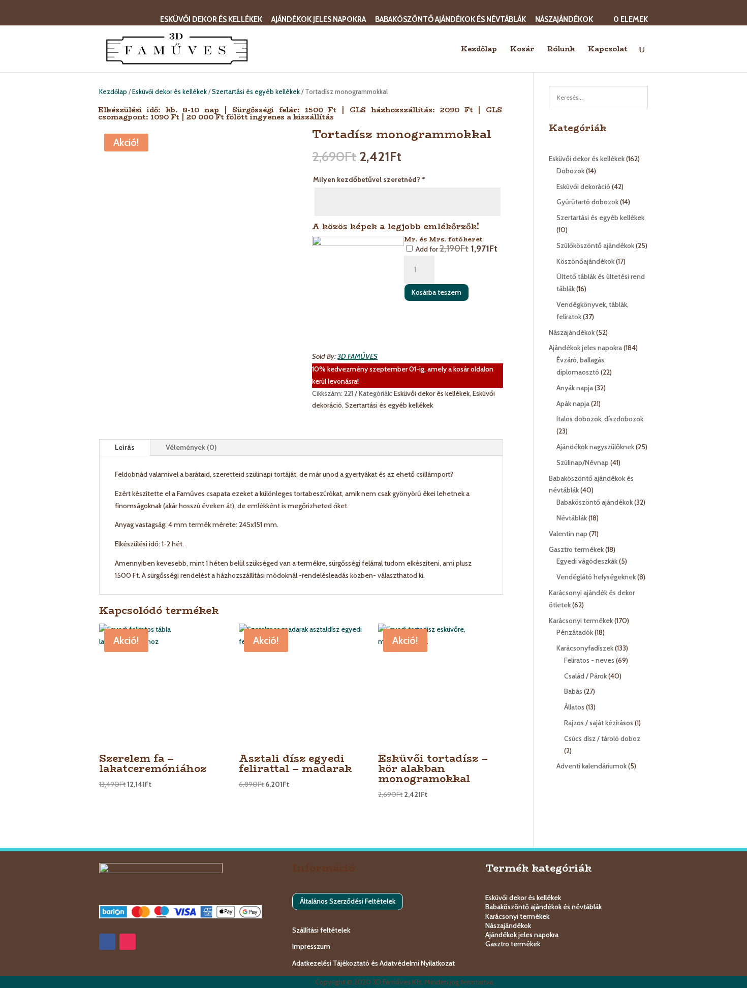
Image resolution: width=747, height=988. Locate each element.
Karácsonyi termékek (517, 916)
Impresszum (311, 946)
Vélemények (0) (191, 447)
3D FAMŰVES (357, 356)
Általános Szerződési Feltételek (347, 901)
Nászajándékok (564, 20)
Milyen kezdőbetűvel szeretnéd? (369, 179)
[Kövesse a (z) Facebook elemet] (107, 942)
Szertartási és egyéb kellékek (256, 92)
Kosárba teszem (436, 292)
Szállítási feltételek (321, 930)
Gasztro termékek (512, 943)
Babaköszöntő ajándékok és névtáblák (450, 20)
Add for (455, 249)
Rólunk (561, 49)
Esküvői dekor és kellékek (211, 20)
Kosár (522, 49)
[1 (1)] (357, 281)
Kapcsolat (608, 49)
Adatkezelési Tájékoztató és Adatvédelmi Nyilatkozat (373, 963)
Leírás (125, 447)
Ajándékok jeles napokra (318, 20)
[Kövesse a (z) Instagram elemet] (127, 942)
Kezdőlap (479, 49)
